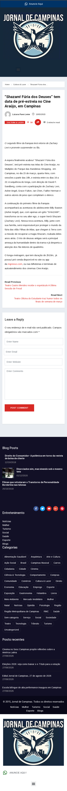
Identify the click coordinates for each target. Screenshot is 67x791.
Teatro (7, 623)
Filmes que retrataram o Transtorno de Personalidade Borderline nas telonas (30, 484)
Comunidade (10, 581)
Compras (54, 575)
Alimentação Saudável (15, 556)
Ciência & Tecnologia (14, 575)
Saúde (5, 536)
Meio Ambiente (11, 599)
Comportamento (38, 575)
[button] (18, 69)
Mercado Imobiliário (33, 599)
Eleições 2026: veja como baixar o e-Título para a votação (31, 664)
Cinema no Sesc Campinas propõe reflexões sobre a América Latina (28, 651)
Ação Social (10, 563)
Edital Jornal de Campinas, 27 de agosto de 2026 (26, 676)
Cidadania (9, 569)
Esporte (6, 540)
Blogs (5, 543)
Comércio (26, 581)
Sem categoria (11, 617)
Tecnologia (20, 623)
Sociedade (51, 617)
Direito (59, 581)
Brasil (23, 563)
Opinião (31, 605)
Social (5, 532)
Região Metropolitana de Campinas (21, 611)
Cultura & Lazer (19, 84)
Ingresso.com (15, 264)
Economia (9, 587)
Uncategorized (11, 629)
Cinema (34, 569)
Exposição (9, 593)
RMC (46, 611)
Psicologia (44, 605)
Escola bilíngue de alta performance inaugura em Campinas (31, 687)
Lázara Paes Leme (21, 114)
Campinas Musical (40, 563)
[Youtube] (49, 508)
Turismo (6, 528)
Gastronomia (25, 593)
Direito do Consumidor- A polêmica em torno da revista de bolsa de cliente (34, 457)
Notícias (6, 521)
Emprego (37, 587)
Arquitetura (36, 556)
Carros (57, 563)
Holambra (41, 593)
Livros (54, 593)
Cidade (22, 569)
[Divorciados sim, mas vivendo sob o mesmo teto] (8, 473)
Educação (24, 587)
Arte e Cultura (53, 556)
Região (57, 605)
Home (7, 84)
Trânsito (35, 623)
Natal (7, 605)
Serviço (27, 617)
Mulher (5, 525)
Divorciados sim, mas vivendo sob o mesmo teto (39, 470)
